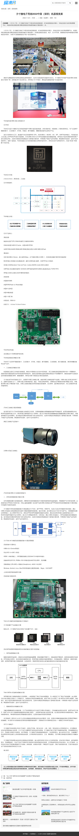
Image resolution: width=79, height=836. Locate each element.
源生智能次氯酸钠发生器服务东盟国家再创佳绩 (17, 826)
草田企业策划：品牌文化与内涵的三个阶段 (54, 800)
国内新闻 (14, 9)
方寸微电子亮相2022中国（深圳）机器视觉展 (25, 797)
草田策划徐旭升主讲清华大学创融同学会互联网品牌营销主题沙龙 (63, 820)
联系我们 (33, 834)
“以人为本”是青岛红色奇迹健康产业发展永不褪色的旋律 (23, 776)
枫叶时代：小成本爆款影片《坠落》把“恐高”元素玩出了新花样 (20, 820)
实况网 (46, 18)
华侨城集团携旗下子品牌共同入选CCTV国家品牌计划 (63, 812)
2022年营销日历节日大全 (58, 789)
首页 (9, 9)
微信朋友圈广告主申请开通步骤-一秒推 (24, 789)
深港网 (49, 834)
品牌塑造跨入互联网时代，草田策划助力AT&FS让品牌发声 (58, 805)
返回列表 (9, 778)
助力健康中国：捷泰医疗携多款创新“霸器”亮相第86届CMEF (24, 813)
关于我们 (25, 834)
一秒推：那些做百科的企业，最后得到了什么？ (55, 795)
